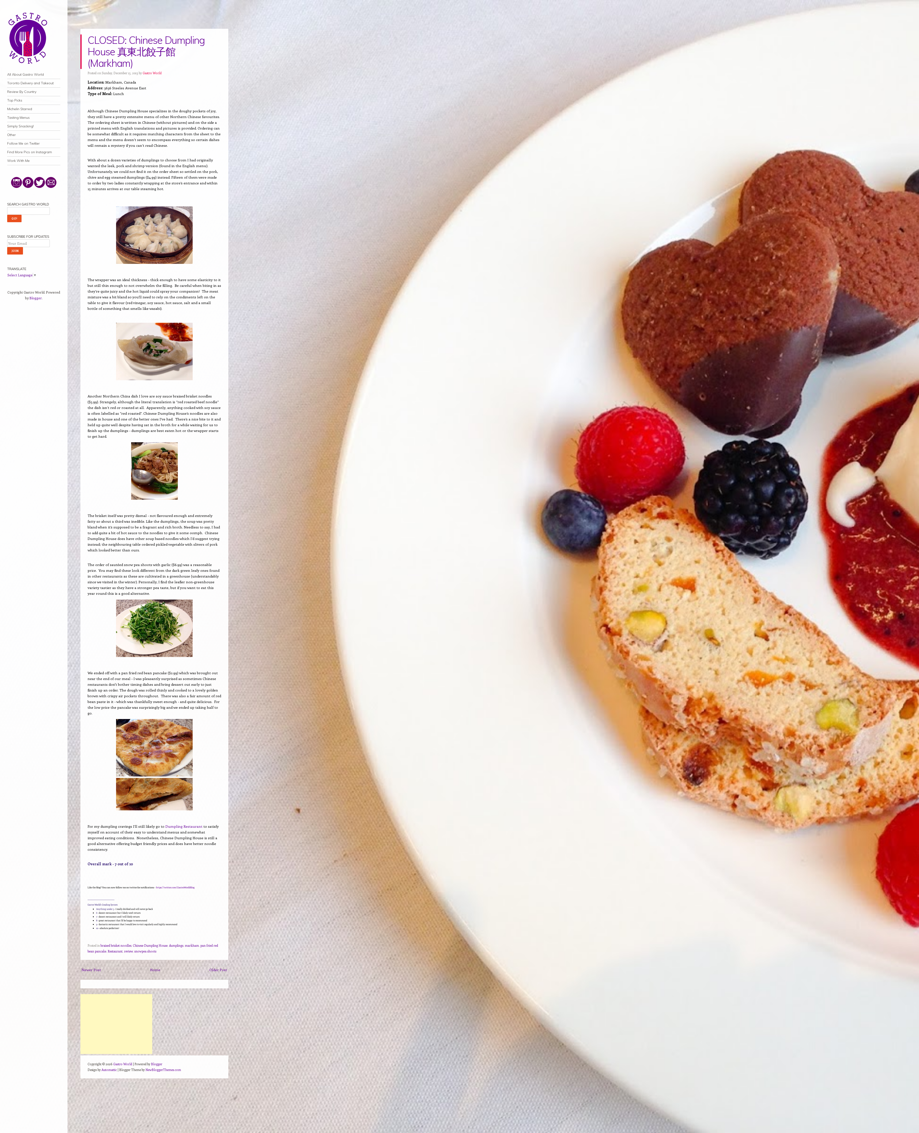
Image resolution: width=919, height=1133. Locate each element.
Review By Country (21, 92)
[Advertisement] (116, 1024)
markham (192, 945)
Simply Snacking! (20, 126)
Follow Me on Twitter (23, 143)
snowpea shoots (145, 951)
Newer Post (91, 969)
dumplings (176, 945)
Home (155, 969)
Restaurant (115, 951)
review (128, 951)
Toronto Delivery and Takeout (30, 83)
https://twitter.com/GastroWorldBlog (175, 887)
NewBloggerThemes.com (163, 1070)
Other (11, 135)
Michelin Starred (19, 109)
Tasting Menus (18, 117)
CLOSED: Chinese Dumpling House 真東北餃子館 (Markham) (146, 51)
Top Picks (14, 100)
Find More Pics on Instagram (29, 152)
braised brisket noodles (116, 945)
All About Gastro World (25, 74)
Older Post (218, 969)
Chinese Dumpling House (150, 945)
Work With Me (18, 161)
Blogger (35, 298)
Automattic (109, 1070)
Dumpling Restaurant (183, 826)
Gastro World (152, 73)
